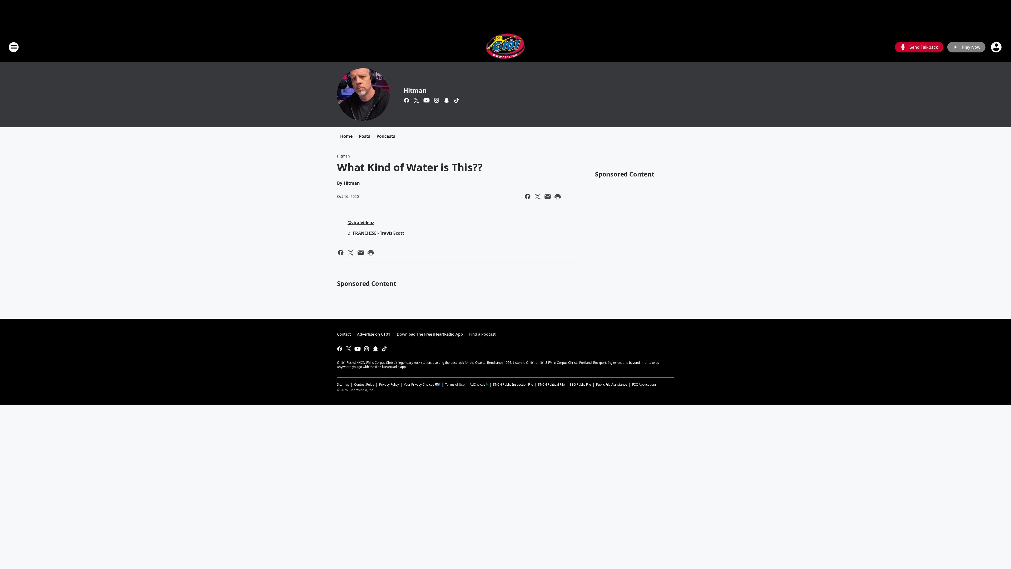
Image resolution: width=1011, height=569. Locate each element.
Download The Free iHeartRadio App (430, 334)
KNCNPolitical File (551, 384)
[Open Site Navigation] (13, 47)
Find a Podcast (482, 334)
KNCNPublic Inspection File (513, 384)
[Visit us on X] (416, 100)
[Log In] (997, 47)
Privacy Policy (389, 384)
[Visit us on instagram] (436, 100)
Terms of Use (455, 384)
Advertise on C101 (373, 334)
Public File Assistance (611, 384)
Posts (364, 136)
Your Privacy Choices (419, 384)
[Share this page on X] (537, 196)
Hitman (415, 90)
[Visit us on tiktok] (456, 100)
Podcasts (385, 136)
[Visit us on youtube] (426, 100)
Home (346, 136)
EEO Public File (580, 384)
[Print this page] (557, 196)
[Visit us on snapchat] (446, 100)
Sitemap (343, 384)
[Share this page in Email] (547, 196)
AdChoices (477, 384)
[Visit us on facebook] (406, 100)
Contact (344, 334)
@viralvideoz (361, 222)
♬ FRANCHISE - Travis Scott (376, 233)
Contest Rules (364, 384)
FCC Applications (644, 384)
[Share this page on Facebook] (527, 196)
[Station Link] (505, 47)
